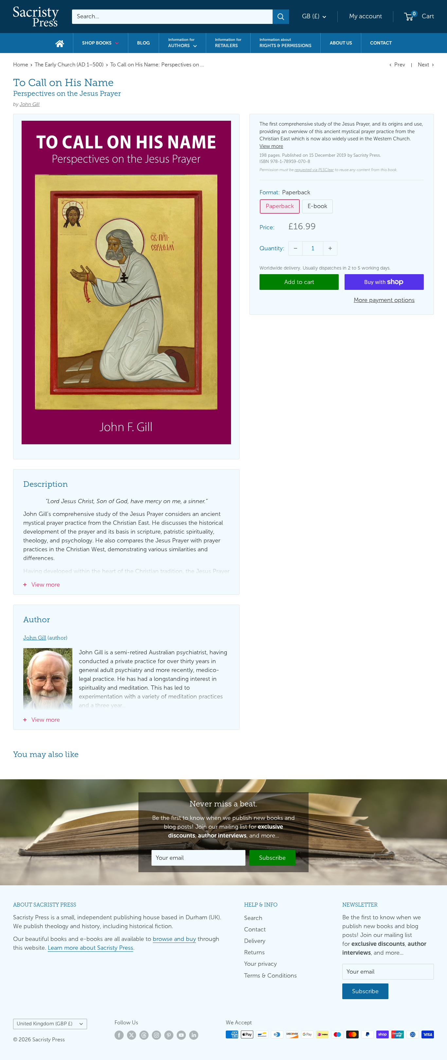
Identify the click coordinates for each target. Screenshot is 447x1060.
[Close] (298, 468)
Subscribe (223, 570)
